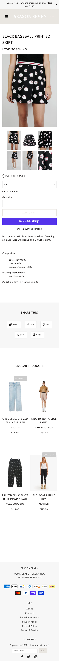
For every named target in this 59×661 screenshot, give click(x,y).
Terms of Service (29, 630)
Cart (51, 16)
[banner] (30, 16)
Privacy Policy (29, 621)
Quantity (7, 197)
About (29, 608)
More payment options (29, 228)
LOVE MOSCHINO (14, 49)
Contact (29, 613)
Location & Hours (29, 617)
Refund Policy (29, 626)
